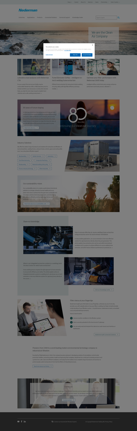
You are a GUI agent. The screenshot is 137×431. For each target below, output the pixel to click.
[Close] (92, 45)
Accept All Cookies (87, 54)
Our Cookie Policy (67, 50)
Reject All (75, 54)
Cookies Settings (49, 54)
